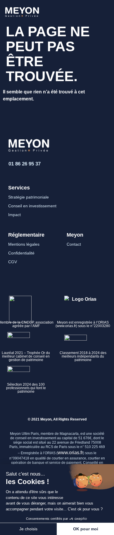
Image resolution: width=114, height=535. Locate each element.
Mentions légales (23, 244)
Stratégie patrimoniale (28, 197)
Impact (14, 214)
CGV (12, 261)
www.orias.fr (70, 452)
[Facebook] (57, 405)
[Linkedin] (44, 405)
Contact (74, 244)
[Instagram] (70, 405)
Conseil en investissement (32, 206)
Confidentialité (21, 253)
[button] (104, 11)
